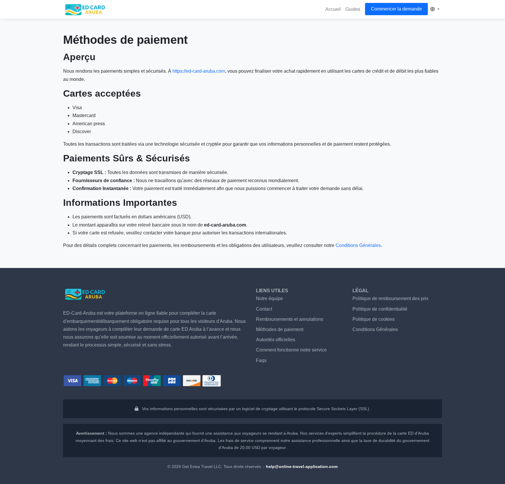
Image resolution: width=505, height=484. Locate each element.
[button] (435, 9)
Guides (352, 9)
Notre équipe (269, 298)
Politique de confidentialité (379, 309)
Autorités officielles (275, 339)
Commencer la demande (396, 8)
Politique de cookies (373, 319)
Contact (264, 309)
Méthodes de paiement (279, 329)
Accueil (333, 9)
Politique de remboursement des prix (390, 298)
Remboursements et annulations (289, 319)
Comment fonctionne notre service (291, 349)
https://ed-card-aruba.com (198, 71)
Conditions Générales (358, 245)
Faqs (261, 360)
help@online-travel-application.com (302, 466)
